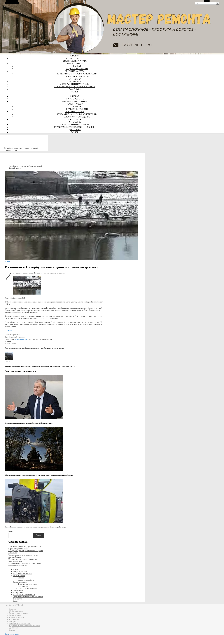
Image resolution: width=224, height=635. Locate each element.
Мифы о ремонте (75, 58)
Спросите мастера (74, 71)
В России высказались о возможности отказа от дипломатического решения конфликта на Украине (39, 475)
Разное (74, 91)
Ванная (77, 66)
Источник (9, 330)
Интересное (74, 81)
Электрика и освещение (77, 76)
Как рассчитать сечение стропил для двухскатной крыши (22, 560)
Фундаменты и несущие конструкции (77, 73)
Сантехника (74, 79)
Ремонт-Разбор (75, 63)
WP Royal (19, 605)
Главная (74, 55)
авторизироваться (21, 339)
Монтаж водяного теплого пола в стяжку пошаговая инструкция (24, 564)
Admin (9, 341)
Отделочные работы (77, 68)
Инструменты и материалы (74, 84)
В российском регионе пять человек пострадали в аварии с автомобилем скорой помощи (35, 527)
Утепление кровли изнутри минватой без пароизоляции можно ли (24, 547)
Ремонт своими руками (75, 61)
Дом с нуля (75, 89)
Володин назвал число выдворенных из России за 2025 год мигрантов (28, 423)
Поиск (11, 531)
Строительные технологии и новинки (74, 86)
